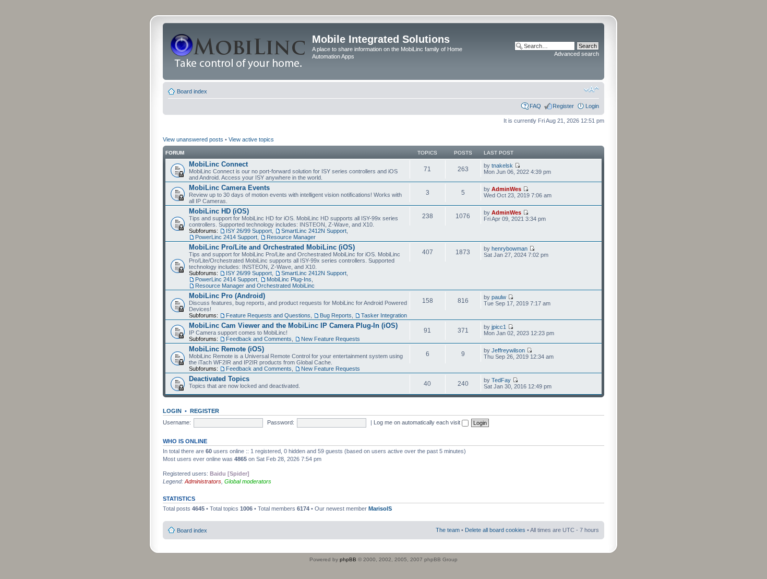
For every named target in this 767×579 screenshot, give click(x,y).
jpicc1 (499, 327)
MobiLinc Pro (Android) (227, 296)
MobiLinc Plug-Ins (289, 279)
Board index (192, 91)
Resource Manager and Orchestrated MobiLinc (255, 285)
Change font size (591, 89)
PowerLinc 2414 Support (226, 237)
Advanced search (576, 54)
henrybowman (510, 248)
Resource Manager (291, 237)
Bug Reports (336, 315)
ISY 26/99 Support (249, 231)
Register (563, 106)
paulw (499, 297)
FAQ (535, 106)
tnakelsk (502, 165)
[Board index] (238, 51)
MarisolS (380, 508)
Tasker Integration (384, 315)
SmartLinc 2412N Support (313, 231)
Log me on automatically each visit (418, 422)
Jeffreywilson (508, 350)
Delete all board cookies (495, 530)
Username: (177, 422)
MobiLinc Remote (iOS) (226, 349)
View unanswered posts (193, 139)
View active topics (251, 139)
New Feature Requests (330, 339)
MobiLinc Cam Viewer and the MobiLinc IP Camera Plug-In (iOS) (293, 325)
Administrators (203, 481)
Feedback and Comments (259, 339)
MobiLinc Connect (218, 164)
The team (448, 530)
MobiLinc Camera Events (229, 188)
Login (592, 106)
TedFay (501, 380)
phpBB (348, 559)
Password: (280, 422)
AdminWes (506, 189)
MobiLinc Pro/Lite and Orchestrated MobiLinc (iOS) (272, 247)
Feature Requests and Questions (268, 315)
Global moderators (247, 481)
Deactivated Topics (219, 379)
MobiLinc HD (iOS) (219, 211)
